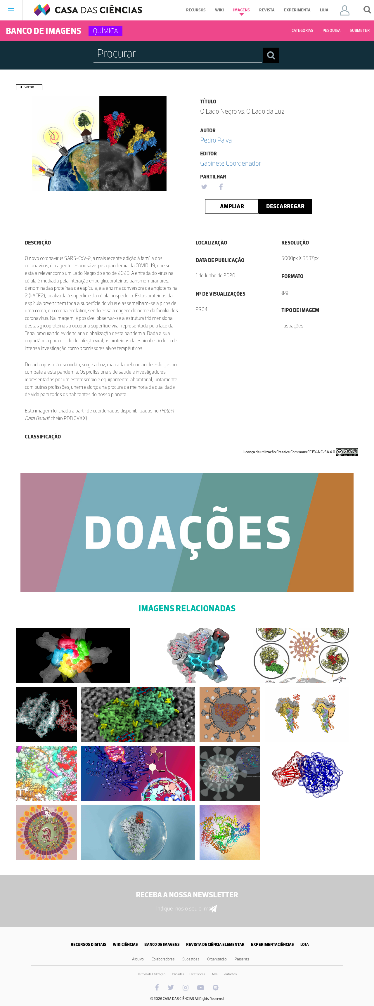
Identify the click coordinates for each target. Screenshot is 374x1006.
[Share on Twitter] (204, 187)
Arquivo (138, 959)
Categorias (302, 30)
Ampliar (232, 206)
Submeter (360, 30)
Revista (267, 10)
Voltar (29, 87)
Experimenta (297, 10)
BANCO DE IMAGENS (162, 944)
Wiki (219, 10)
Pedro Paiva (216, 140)
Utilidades (177, 974)
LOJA (304, 944)
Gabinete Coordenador (230, 163)
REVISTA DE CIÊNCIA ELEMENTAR (215, 944)
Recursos (196, 10)
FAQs (213, 974)
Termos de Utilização (151, 974)
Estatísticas (197, 974)
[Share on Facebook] (221, 187)
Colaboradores (163, 959)
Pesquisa (331, 30)
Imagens (241, 10)
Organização (217, 959)
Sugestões (190, 959)
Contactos (230, 974)
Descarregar (285, 206)
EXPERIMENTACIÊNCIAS (272, 944)
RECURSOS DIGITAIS (88, 944)
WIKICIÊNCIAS (125, 944)
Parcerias (242, 959)
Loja (324, 10)
